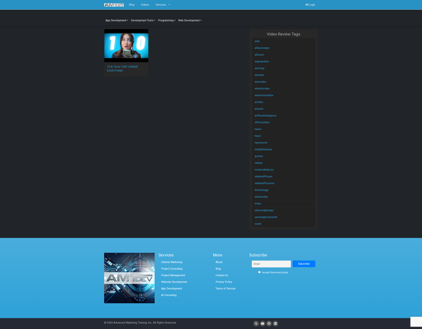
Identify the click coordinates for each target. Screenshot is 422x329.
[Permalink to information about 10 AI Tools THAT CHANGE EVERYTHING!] (126, 45)
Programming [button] (166, 20)
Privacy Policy (224, 281)
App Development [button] (116, 20)
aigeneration (262, 61)
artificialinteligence (265, 115)
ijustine (259, 156)
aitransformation (264, 95)
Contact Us (222, 275)
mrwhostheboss (264, 169)
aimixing (259, 68)
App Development (171, 288)
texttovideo (261, 196)
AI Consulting (169, 295)
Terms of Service (225, 288)
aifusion (259, 54)
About (219, 262)
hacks (258, 129)
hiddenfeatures (263, 149)
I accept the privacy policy (274, 272)
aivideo (259, 102)
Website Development (174, 281)
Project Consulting (171, 268)
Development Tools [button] (142, 20)
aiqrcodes (260, 81)
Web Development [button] (189, 20)
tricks (258, 203)
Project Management (173, 275)
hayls (258, 135)
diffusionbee (262, 122)
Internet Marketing (171, 262)
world (258, 223)
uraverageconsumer (266, 217)
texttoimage (262, 190)
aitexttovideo (262, 88)
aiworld (259, 108)
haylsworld (261, 142)
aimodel (259, 75)
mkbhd (258, 162)
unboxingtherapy (264, 210)
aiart (257, 41)
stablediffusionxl (264, 183)
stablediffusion (263, 176)
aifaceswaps (262, 47)
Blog (218, 268)
